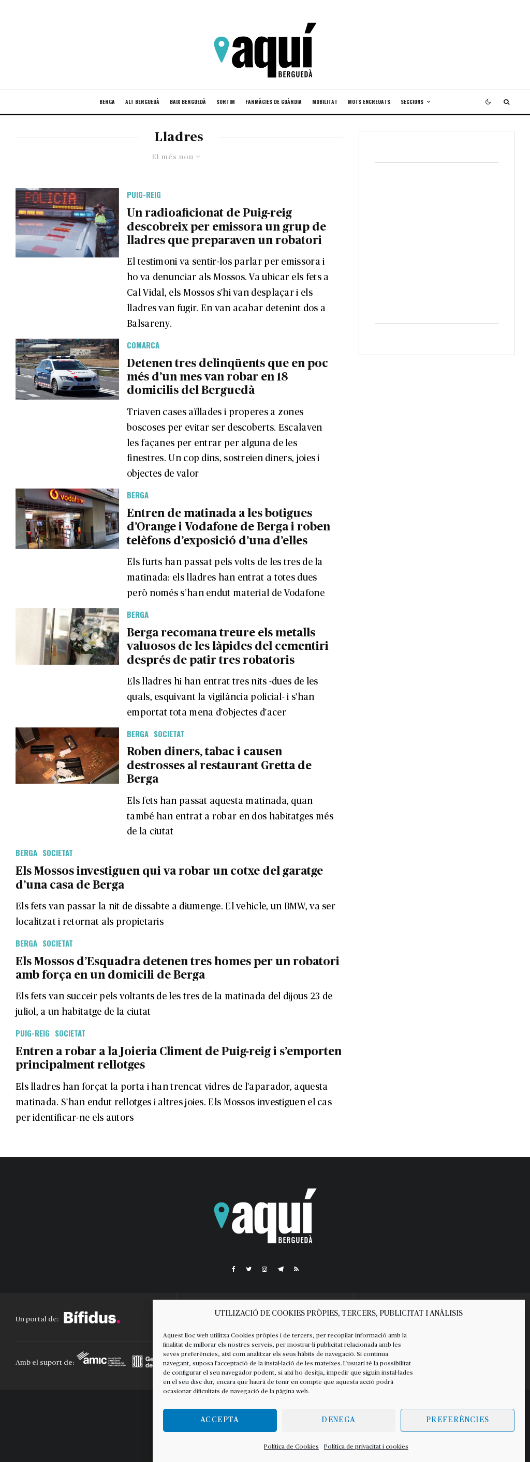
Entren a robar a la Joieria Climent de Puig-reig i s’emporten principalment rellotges (179, 1058)
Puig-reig (144, 194)
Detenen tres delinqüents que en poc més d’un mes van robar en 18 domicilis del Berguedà (227, 377)
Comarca (143, 345)
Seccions (412, 101)
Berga (107, 101)
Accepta (219, 1420)
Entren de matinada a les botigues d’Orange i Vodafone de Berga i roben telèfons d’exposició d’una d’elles (228, 527)
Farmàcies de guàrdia (273, 101)
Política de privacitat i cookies (366, 1446)
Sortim (225, 101)
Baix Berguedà (188, 101)
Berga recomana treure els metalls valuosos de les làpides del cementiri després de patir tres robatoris (228, 646)
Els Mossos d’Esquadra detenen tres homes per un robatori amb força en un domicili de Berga (178, 968)
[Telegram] (280, 1269)
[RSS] (296, 1269)
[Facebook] (234, 1269)
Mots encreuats (369, 101)
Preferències (457, 1420)
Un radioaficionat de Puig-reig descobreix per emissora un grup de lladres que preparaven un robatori (226, 226)
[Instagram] (264, 1269)
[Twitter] (249, 1269)
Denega (338, 1420)
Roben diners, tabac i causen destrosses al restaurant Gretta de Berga (219, 765)
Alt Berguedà (142, 101)
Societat (169, 733)
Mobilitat (324, 101)
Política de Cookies (291, 1446)
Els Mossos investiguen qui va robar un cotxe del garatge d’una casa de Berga (169, 877)
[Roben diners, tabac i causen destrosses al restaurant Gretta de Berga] (67, 755)
